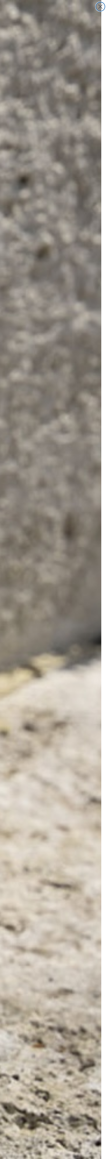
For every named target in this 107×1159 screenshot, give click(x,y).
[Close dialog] (100, 6)
